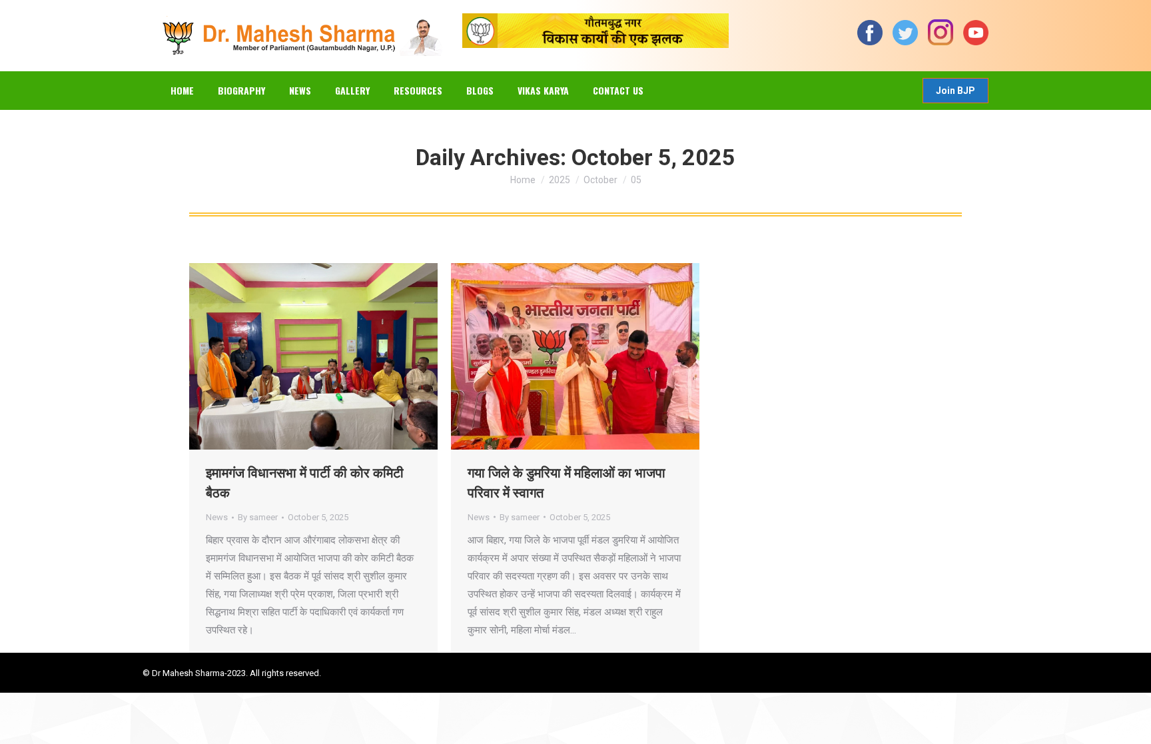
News (217, 517)
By (258, 517)
